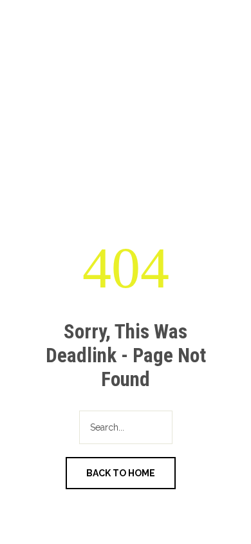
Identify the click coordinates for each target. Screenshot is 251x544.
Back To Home (120, 473)
